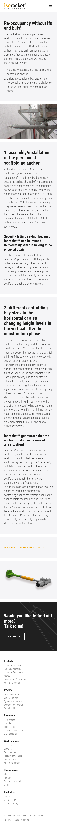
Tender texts (9, 726)
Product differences (13, 755)
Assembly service (12, 682)
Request (13, 636)
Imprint (7, 819)
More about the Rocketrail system (24, 547)
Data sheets (9, 719)
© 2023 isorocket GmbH (15, 815)
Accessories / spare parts (16, 679)
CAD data (8, 723)
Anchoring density (12, 762)
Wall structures (11, 697)
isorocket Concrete (12, 665)
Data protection (22, 819)
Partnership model (12, 781)
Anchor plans (10, 759)
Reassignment (10, 752)
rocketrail (8, 675)
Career (7, 784)
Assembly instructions (14, 730)
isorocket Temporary (13, 672)
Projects (8, 777)
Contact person (11, 796)
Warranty (8, 748)
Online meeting (11, 803)
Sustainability (10, 708)
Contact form (10, 800)
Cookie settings (37, 815)
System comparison (13, 701)
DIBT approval (10, 733)
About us (8, 774)
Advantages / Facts (13, 694)
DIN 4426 (8, 745)
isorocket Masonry (12, 668)
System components (13, 704)
